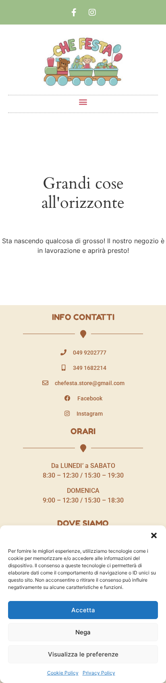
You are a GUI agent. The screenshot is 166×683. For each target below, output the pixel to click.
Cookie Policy (63, 673)
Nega (83, 632)
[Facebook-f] (74, 12)
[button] (154, 535)
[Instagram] (92, 12)
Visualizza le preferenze (83, 654)
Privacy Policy (99, 673)
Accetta (83, 610)
